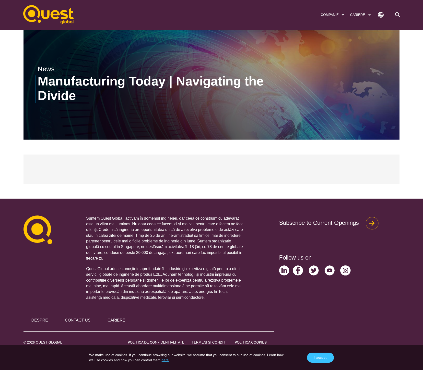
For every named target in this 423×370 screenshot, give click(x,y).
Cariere (116, 320)
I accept (320, 357)
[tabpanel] (212, 85)
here (165, 360)
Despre (39, 320)
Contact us (78, 320)
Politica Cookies (251, 342)
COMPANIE (330, 15)
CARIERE (358, 15)
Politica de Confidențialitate (156, 342)
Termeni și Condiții (209, 342)
